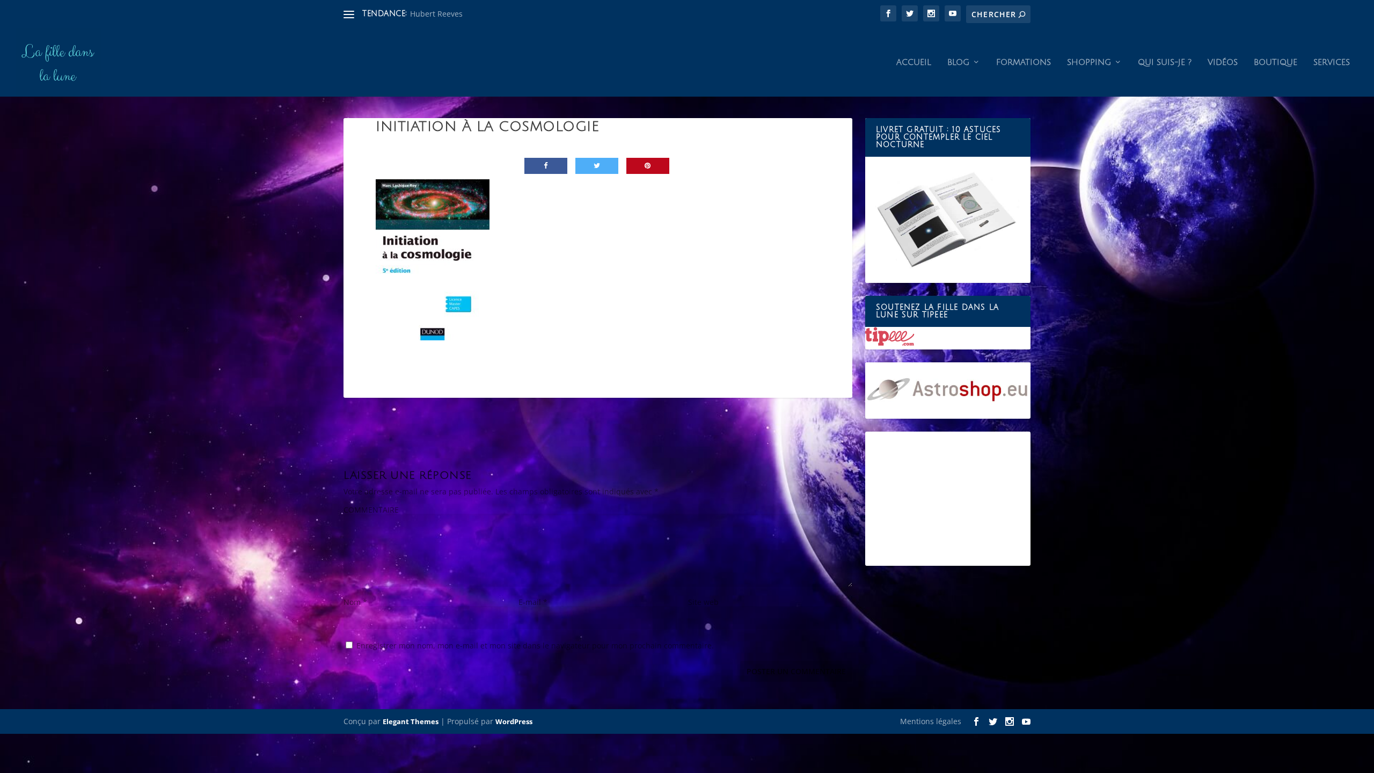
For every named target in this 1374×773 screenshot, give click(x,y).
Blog (958, 62)
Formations (1023, 62)
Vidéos (1223, 62)
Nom (355, 602)
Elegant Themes (410, 721)
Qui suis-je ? (1165, 62)
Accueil (913, 62)
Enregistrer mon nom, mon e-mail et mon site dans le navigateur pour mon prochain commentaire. (535, 645)
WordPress (513, 721)
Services (1331, 62)
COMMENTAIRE (371, 510)
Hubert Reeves (436, 14)
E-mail (532, 602)
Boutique (1275, 62)
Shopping (1089, 62)
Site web (703, 602)
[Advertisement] (947, 499)
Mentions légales (930, 721)
